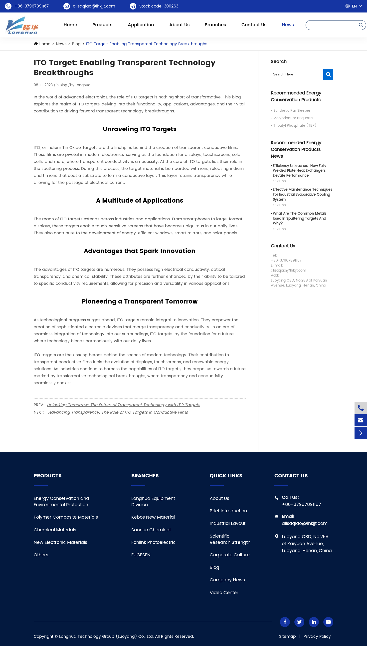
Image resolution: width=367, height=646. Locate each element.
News (288, 24)
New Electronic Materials (60, 542)
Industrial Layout (227, 523)
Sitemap (287, 636)
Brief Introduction (228, 511)
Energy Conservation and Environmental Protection (61, 501)
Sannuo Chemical (151, 530)
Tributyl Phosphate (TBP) (295, 125)
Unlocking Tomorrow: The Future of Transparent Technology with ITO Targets (123, 405)
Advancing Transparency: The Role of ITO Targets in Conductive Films (118, 412)
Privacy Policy (317, 636)
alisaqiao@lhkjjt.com (94, 6)
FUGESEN (141, 555)
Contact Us (254, 24)
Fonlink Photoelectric (153, 542)
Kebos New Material (153, 517)
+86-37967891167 (31, 6)
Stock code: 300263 (158, 6)
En (354, 6)
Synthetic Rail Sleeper (291, 110)
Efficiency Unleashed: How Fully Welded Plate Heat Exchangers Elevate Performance (299, 170)
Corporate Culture (230, 555)
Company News (227, 580)
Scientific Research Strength (230, 539)
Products (102, 24)
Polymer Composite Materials (66, 517)
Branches (215, 24)
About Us (179, 24)
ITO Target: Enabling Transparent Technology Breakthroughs (146, 44)
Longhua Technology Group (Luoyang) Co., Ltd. (106, 636)
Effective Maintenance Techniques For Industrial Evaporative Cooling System (302, 194)
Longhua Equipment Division (153, 501)
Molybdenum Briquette (293, 118)
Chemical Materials (55, 530)
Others (41, 555)
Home (70, 24)
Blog (76, 44)
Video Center (224, 593)
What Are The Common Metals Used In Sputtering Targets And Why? (299, 218)
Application (141, 24)
